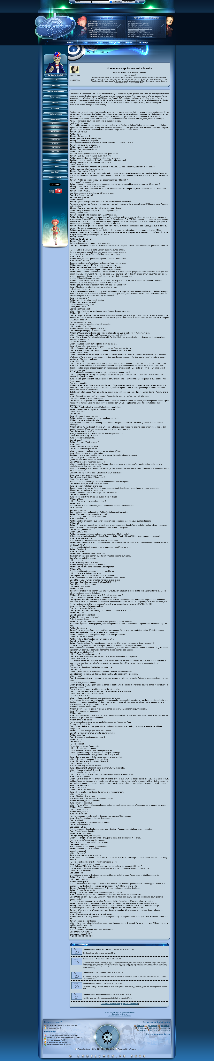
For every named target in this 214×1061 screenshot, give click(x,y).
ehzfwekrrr (140, 1026)
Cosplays (55, 135)
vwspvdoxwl (165, 1026)
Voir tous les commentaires (110, 1004)
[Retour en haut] (73, 946)
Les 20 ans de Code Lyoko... (107, 36)
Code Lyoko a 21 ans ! (99, 27)
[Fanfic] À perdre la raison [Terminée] (140, 36)
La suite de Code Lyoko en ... (107, 21)
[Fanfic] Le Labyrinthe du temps (138, 23)
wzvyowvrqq (165, 1030)
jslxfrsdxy (153, 1030)
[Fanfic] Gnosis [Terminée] (136, 30)
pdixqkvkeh (165, 1028)
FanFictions (55, 127)
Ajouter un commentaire (129, 1004)
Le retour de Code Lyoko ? (106, 34)
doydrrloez (141, 1028)
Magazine (55, 143)
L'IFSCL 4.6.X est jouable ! (102, 30)
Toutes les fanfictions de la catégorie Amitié (119, 1012)
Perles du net (55, 139)
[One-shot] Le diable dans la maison (140, 27)
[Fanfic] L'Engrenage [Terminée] (138, 25)
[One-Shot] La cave (134, 21)
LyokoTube (55, 151)
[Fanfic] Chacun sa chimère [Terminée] (141, 34)
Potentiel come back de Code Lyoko (140, 29)
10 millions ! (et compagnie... (105, 29)
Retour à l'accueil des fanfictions (119, 1016)
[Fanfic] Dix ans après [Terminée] (139, 32)
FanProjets (55, 131)
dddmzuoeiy (153, 1028)
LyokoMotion (55, 147)
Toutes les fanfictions (119, 1014)
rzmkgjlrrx (143, 1030)
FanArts (55, 123)
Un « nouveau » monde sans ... (108, 32)
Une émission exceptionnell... (107, 23)
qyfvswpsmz (152, 1026)
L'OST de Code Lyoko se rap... (107, 25)
